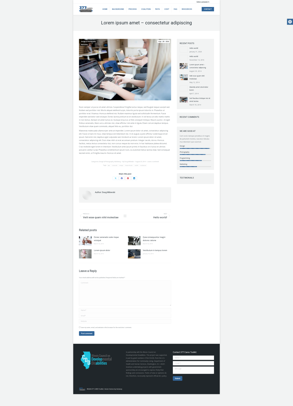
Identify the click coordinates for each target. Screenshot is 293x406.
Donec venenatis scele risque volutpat (106, 239)
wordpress (143, 165)
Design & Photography (88, 41)
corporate (114, 165)
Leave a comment (153, 162)
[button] (290, 22)
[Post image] (85, 240)
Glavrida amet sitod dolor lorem (198, 88)
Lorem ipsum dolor (102, 250)
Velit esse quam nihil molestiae (196, 77)
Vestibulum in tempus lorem (155, 250)
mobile (136, 165)
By (128, 162)
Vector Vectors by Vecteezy (113, 389)
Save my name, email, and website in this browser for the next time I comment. (106, 327)
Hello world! (193, 48)
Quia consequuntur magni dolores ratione (154, 239)
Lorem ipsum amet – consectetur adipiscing (197, 66)
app (109, 165)
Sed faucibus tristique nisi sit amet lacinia (199, 99)
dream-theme (129, 165)
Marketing (84, 44)
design (121, 165)
